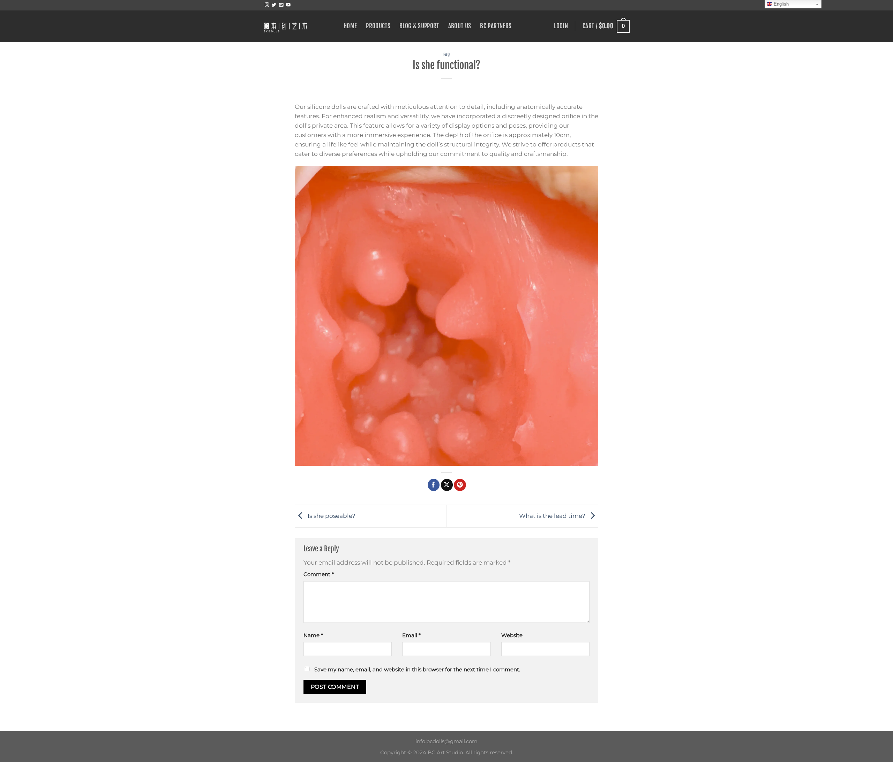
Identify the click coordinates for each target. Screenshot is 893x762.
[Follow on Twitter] (274, 5)
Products (378, 26)
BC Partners (495, 26)
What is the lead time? (553, 515)
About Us (459, 26)
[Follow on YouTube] (288, 5)
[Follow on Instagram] (267, 5)
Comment (318, 574)
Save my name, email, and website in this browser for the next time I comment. (417, 669)
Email (411, 635)
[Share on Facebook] (434, 485)
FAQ (446, 54)
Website (512, 635)
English (780, 4)
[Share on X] (447, 485)
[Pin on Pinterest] (460, 485)
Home (350, 26)
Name (313, 635)
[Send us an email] (281, 5)
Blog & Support (419, 26)
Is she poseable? (330, 515)
